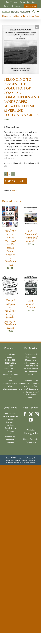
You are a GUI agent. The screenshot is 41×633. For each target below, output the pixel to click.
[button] (37, 27)
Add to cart (15, 181)
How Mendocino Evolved (30, 304)
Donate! (10, 419)
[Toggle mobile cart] (29, 11)
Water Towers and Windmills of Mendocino (30, 236)
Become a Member (10, 416)
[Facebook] (25, 414)
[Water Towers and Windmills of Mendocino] (31, 207)
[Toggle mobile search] (33, 11)
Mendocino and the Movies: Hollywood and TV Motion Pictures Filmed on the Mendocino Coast (10, 247)
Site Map (10, 442)
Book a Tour (10, 413)
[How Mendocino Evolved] (31, 277)
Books (14, 190)
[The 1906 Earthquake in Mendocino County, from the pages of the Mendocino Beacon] (10, 277)
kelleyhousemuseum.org (12, 389)
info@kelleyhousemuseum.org (14, 383)
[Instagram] (37, 414)
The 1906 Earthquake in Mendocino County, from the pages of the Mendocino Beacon (10, 314)
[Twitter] (31, 414)
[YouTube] (31, 420)
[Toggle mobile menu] (38, 11)
